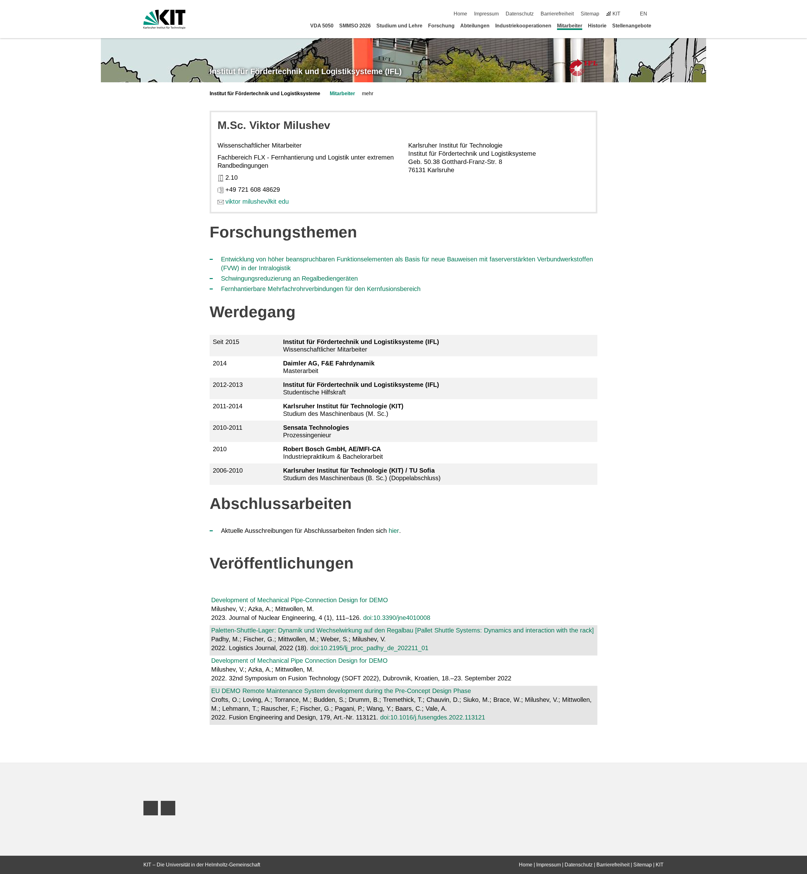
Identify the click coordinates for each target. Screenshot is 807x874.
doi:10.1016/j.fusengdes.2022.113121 (432, 717)
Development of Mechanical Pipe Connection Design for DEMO (299, 660)
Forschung (441, 25)
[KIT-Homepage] (164, 19)
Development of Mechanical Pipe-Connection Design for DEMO (299, 600)
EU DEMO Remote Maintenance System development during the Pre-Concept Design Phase (341, 690)
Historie (597, 25)
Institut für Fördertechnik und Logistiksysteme (265, 93)
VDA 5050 (322, 25)
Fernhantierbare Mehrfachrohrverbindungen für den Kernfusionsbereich (321, 288)
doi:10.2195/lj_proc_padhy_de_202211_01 (369, 647)
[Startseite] (661, 25)
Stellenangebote (631, 25)
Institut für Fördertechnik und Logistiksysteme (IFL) (306, 71)
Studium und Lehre (399, 25)
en (643, 13)
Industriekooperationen (523, 25)
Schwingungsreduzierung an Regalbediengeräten (289, 278)
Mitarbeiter (569, 25)
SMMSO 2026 (355, 25)
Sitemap (590, 13)
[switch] (661, 14)
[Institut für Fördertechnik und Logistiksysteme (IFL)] (583, 67)
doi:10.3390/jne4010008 (396, 617)
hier (394, 530)
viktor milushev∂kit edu (257, 201)
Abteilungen (475, 25)
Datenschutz (520, 13)
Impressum (486, 13)
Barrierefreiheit (557, 13)
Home (460, 13)
